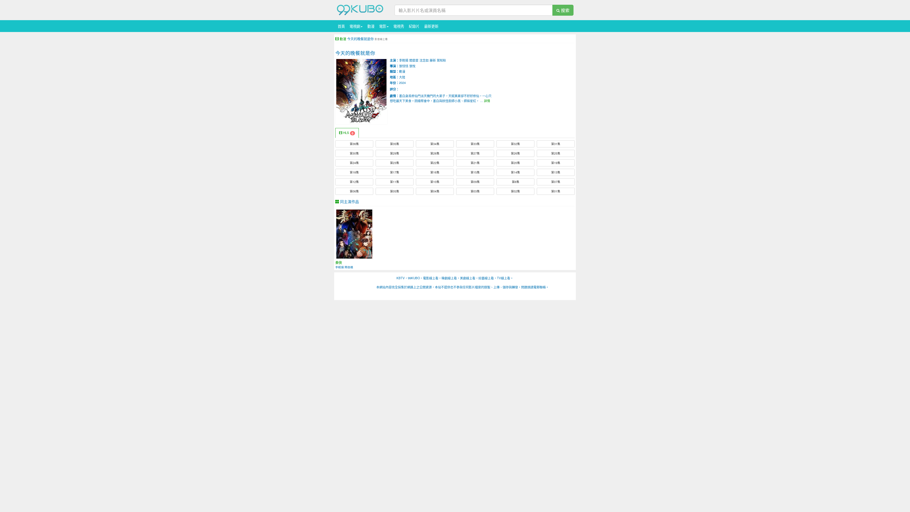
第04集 (434, 191)
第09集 (475, 182)
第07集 (555, 182)
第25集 (555, 153)
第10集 (434, 182)
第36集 (354, 144)
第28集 (434, 153)
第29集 (394, 153)
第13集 (555, 172)
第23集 (394, 163)
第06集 (354, 191)
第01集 (555, 191)
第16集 (434, 172)
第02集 (515, 191)
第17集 (394, 172)
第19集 (555, 163)
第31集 (555, 144)
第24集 (354, 163)
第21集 (475, 163)
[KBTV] (360, 9)
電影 (382, 26)
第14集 (515, 172)
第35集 (394, 144)
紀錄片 (414, 26)
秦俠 (338, 262)
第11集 (394, 182)
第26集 (515, 153)
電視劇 (355, 26)
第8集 (515, 182)
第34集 (434, 144)
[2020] (354, 233)
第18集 (354, 172)
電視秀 (398, 26)
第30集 (354, 153)
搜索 (564, 10)
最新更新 (431, 26)
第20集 (515, 163)
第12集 (354, 182)
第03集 (475, 191)
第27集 (475, 153)
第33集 (475, 144)
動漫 (370, 26)
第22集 (434, 163)
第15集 (475, 172)
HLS (347, 132)
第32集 (515, 144)
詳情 (487, 100)
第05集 (394, 191)
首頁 (341, 26)
